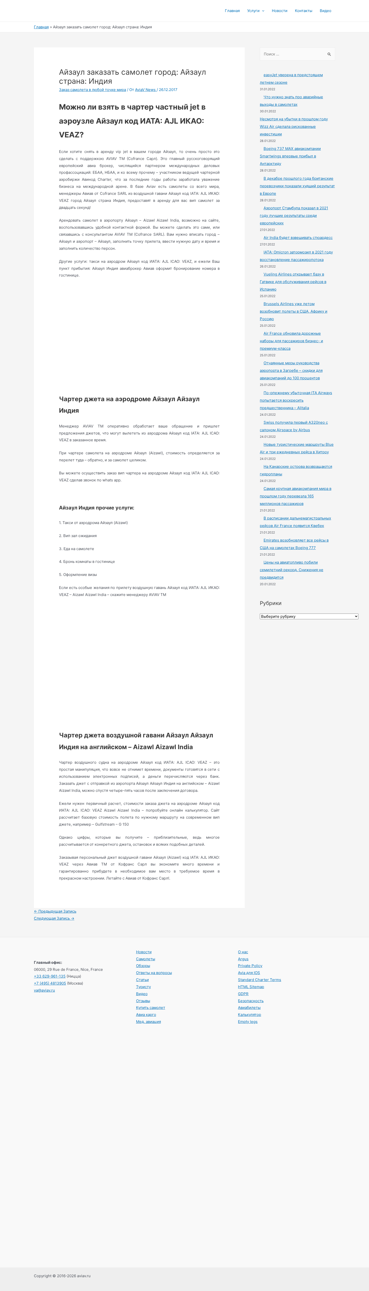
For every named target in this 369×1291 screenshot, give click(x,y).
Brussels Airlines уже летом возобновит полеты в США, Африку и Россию (293, 311)
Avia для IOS (249, 972)
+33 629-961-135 (50, 976)
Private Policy (250, 965)
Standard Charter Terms (259, 979)
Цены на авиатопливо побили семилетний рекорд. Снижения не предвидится (291, 570)
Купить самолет (150, 1007)
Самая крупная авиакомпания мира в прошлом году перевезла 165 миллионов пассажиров (295, 496)
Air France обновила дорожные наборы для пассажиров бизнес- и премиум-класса (291, 341)
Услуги (253, 10)
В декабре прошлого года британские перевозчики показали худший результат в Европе (297, 186)
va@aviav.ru (44, 990)
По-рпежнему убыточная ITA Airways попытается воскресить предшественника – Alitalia (296, 400)
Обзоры (143, 965)
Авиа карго (146, 1014)
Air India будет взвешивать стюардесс (298, 237)
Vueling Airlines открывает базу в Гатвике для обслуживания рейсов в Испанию (293, 282)
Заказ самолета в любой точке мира (92, 89)
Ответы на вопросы (154, 972)
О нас (243, 952)
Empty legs (248, 1021)
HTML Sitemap (251, 986)
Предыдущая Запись (55, 911)
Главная (232, 10)
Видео (325, 10)
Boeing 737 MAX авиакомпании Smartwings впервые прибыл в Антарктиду (290, 156)
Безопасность (251, 1000)
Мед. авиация (148, 1021)
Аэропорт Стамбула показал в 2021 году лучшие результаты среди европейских (294, 215)
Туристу (143, 986)
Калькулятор (249, 1014)
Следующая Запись (54, 918)
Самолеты (145, 959)
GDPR (243, 993)
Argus (243, 959)
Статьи (142, 979)
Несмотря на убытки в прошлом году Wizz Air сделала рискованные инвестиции (294, 126)
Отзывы (143, 1000)
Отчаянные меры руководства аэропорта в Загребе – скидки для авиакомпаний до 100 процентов (291, 370)
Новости (279, 10)
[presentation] (262, 11)
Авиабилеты (249, 1007)
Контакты (303, 10)
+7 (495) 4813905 (50, 983)
